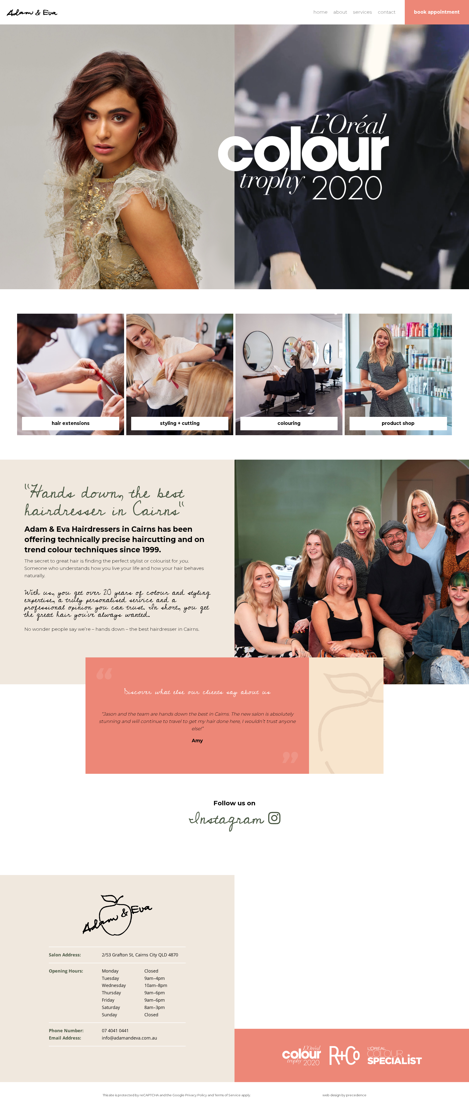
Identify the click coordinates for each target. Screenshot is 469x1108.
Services (362, 12)
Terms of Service (227, 1095)
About (340, 12)
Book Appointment (437, 12)
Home (320, 12)
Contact (386, 12)
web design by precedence (344, 1095)
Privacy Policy (196, 1095)
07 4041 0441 (115, 1030)
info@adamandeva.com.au (129, 1038)
